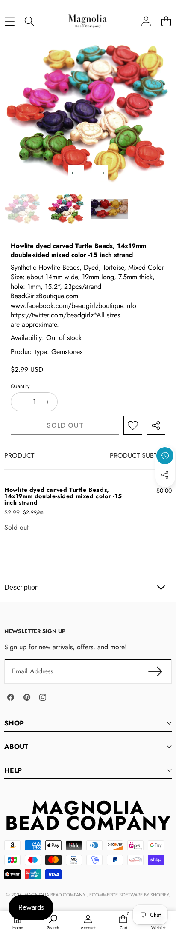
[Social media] (164, 474)
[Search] (29, 21)
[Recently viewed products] (164, 455)
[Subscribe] (155, 671)
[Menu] (9, 21)
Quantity (20, 386)
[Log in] (145, 21)
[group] (22, 209)
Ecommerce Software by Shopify (129, 894)
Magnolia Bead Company (55, 894)
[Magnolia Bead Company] (87, 21)
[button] (166, 21)
